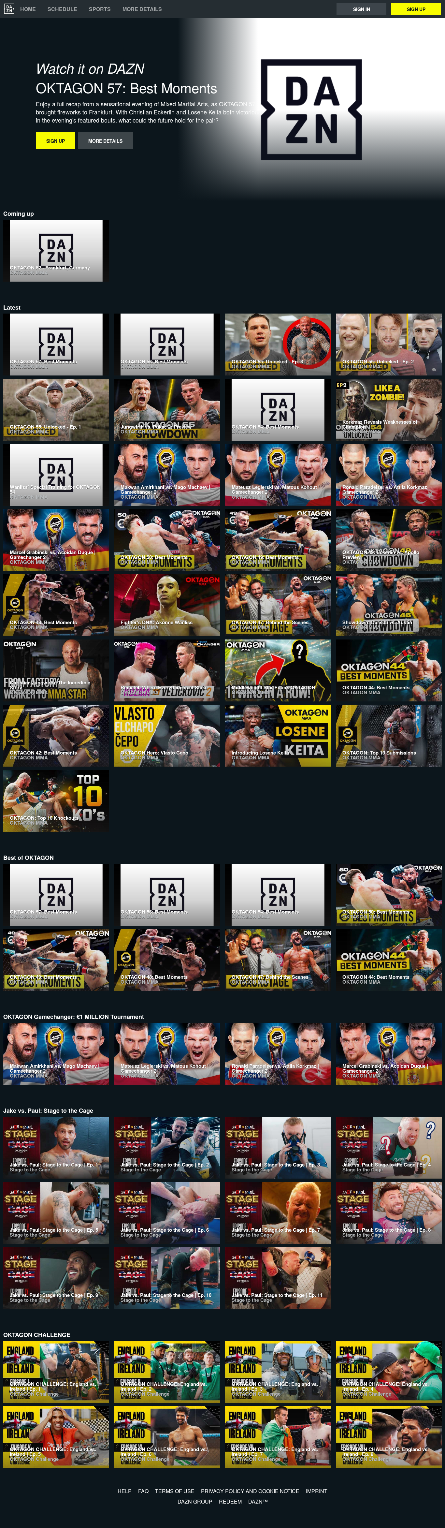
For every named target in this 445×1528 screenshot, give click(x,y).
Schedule (62, 9)
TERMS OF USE (174, 1491)
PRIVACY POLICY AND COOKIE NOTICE (250, 1491)
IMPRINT (316, 1491)
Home (28, 9)
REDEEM (230, 1501)
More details (142, 9)
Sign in (361, 9)
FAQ (143, 1491)
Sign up (416, 9)
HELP (125, 1491)
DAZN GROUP (195, 1501)
